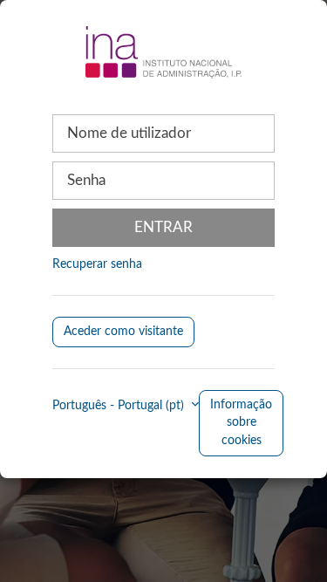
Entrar (163, 227)
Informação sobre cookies (241, 423)
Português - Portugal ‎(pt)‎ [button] (119, 406)
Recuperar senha (97, 264)
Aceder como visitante (123, 331)
